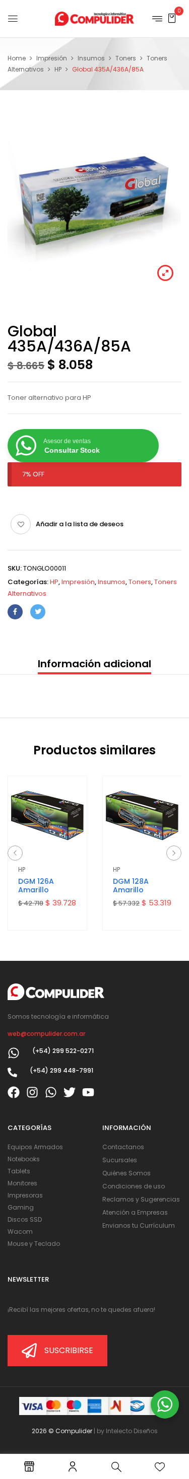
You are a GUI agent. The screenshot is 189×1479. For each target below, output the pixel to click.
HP (57, 69)
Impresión (51, 58)
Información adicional (94, 664)
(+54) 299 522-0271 (63, 1050)
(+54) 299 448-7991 (61, 1070)
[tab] (94, 664)
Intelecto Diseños (132, 1431)
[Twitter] (37, 611)
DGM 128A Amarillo (131, 885)
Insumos (91, 58)
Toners (125, 58)
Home (17, 58)
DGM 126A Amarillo (36, 885)
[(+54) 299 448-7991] (12, 1072)
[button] (171, 18)
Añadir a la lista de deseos (79, 524)
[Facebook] (15, 611)
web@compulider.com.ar (46, 1033)
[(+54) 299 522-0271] (14, 1053)
